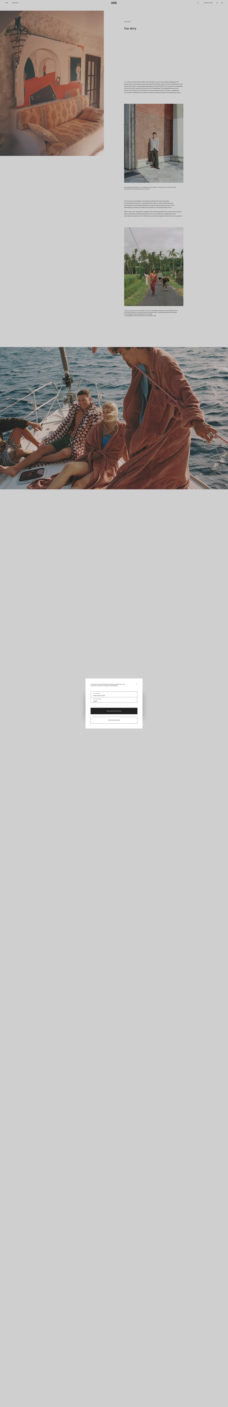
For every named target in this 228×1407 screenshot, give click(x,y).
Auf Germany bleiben (114, 720)
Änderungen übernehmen (114, 711)
